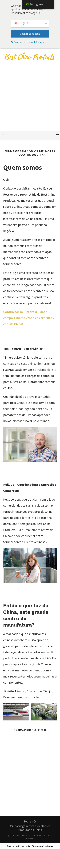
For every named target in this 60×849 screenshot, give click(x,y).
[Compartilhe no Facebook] (32, 729)
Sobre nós (30, 821)
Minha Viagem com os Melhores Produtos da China (30, 828)
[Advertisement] (30, 99)
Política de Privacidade (18, 846)
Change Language (30, 33)
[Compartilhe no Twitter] (35, 729)
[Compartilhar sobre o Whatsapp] (42, 729)
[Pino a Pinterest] (39, 729)
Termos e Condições (42, 846)
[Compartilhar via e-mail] (45, 729)
